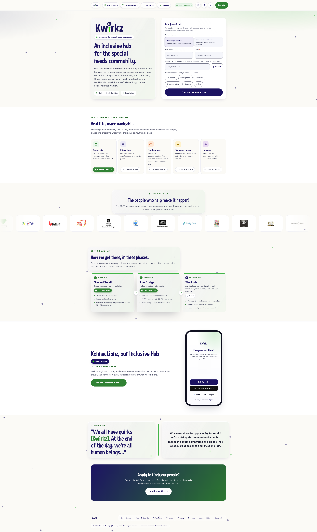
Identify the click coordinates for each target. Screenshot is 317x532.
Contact (165, 5)
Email (201, 50)
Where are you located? (192, 61)
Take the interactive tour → (108, 382)
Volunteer (150, 5)
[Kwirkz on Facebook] (204, 5)
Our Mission (112, 5)
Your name (173, 50)
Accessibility (205, 518)
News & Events (131, 5)
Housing (188, 84)
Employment (185, 78)
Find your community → (194, 92)
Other (198, 84)
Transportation (173, 84)
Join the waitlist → (158, 491)
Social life (199, 78)
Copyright (219, 518)
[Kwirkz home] (95, 5)
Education (171, 78)
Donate (221, 5)
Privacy (181, 518)
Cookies (191, 518)
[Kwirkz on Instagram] (198, 5)
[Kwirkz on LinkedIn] (210, 5)
